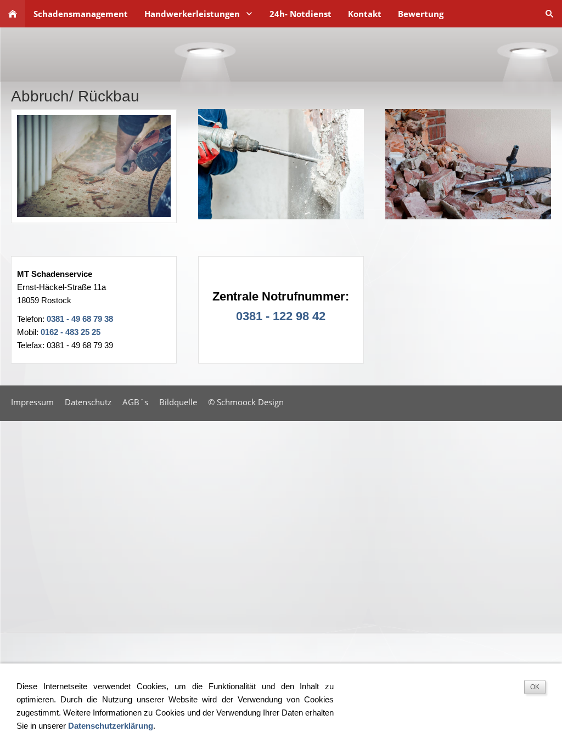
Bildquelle (178, 401)
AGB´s (135, 401)
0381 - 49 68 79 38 (80, 319)
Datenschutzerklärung (110, 725)
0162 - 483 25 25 (70, 332)
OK (534, 687)
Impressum (32, 401)
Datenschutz (88, 401)
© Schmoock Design (246, 401)
